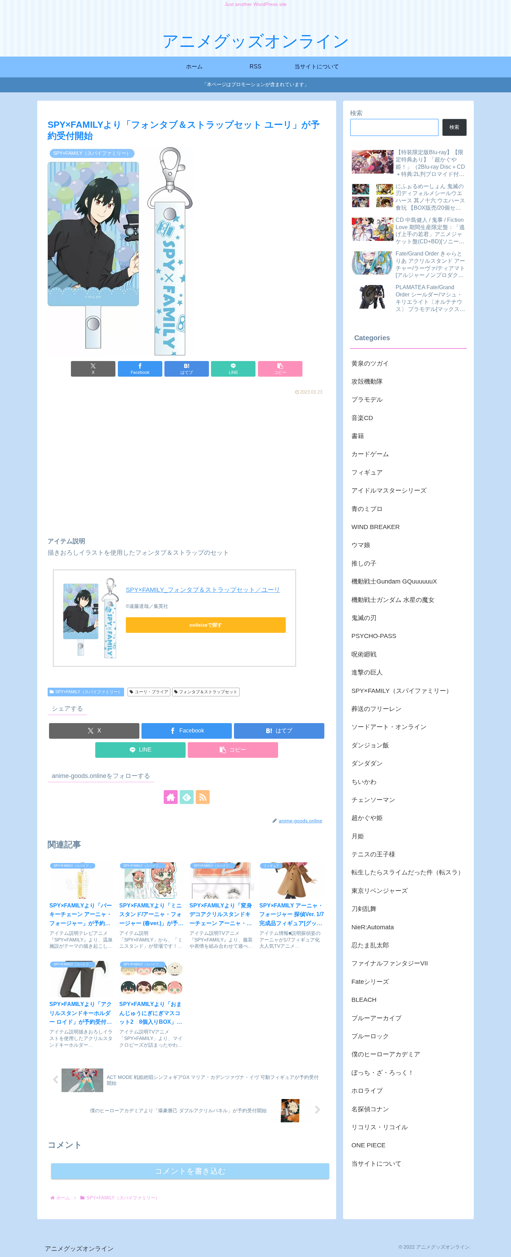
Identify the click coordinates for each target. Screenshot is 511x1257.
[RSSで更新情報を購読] (203, 797)
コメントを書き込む (190, 1171)
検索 (356, 113)
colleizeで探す (205, 625)
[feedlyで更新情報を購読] (187, 797)
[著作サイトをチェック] (171, 797)
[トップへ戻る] (501, 1247)
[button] (280, 369)
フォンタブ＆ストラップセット (208, 691)
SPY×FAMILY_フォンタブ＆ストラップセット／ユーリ (203, 589)
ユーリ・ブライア (151, 691)
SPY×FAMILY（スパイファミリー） (88, 691)
